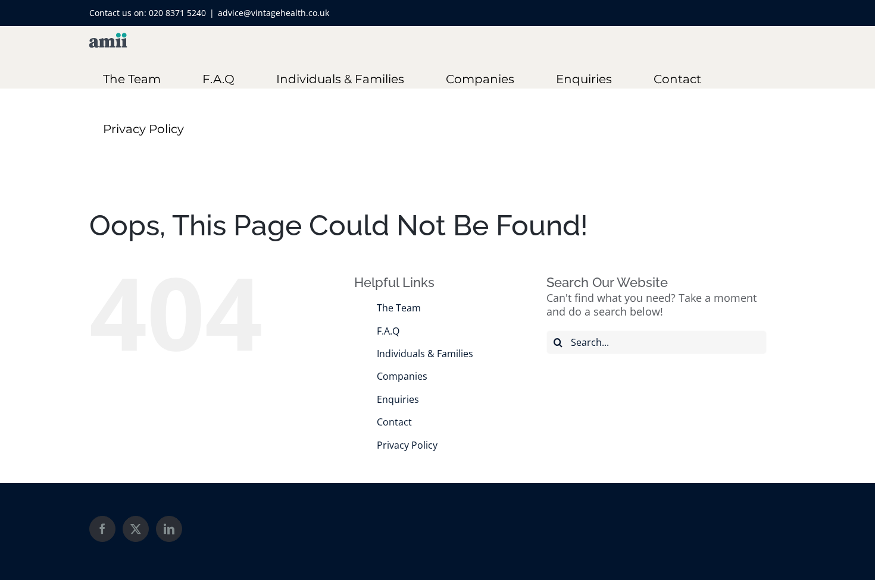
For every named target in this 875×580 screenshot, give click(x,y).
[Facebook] (102, 529)
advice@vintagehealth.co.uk (273, 12)
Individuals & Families (425, 353)
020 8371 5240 (177, 12)
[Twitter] (136, 529)
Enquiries (398, 399)
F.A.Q (388, 331)
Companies (402, 376)
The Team (399, 307)
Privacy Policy (407, 445)
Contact (394, 421)
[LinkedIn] (169, 529)
